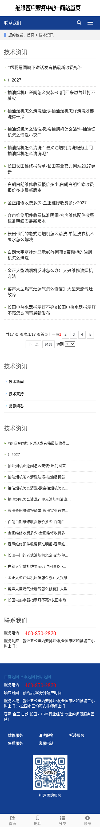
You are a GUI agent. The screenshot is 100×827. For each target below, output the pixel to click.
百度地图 (11, 677)
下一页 (33, 344)
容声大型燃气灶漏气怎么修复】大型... (39, 589)
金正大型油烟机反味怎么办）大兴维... (39, 577)
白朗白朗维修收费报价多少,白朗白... (38, 522)
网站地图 (43, 677)
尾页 (48, 344)
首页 (30, 35)
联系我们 (12, 23)
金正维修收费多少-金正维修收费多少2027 (47, 203)
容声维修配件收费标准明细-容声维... (38, 544)
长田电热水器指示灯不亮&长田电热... (38, 600)
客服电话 (46, 743)
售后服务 (15, 743)
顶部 (87, 823)
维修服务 (15, 735)
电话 (37, 823)
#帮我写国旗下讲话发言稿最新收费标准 (44, 67)
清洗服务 (46, 735)
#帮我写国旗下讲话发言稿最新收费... (38, 443)
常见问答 (16, 406)
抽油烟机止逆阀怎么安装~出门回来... (38, 466)
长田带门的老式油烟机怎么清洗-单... (38, 555)
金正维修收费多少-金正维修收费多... (38, 533)
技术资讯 (46, 35)
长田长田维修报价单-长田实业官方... (38, 510)
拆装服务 (76, 735)
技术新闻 (16, 381)
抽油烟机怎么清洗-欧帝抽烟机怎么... (38, 488)
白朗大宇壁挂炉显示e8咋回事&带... (37, 566)
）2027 (14, 80)
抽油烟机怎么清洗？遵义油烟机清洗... (39, 499)
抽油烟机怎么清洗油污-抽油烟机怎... (38, 477)
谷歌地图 (27, 677)
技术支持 (16, 394)
